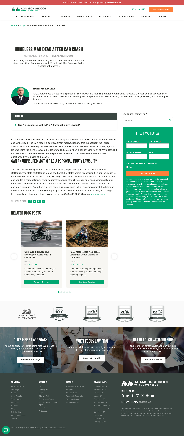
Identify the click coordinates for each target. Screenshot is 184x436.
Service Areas (126, 17)
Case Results (84, 17)
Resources (105, 17)
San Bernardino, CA (102, 406)
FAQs (13, 393)
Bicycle (42, 393)
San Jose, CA (99, 412)
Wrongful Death (72, 402)
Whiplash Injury (72, 399)
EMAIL (152, 152)
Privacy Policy (41, 427)
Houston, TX (99, 418)
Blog (22, 25)
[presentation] (14, 256)
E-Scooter (43, 411)
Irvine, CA (98, 396)
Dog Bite (69, 390)
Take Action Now (153, 360)
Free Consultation (161, 9)
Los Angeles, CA (100, 386)
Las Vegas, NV (100, 422)
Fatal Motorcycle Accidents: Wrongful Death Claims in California (85, 255)
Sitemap (14, 418)
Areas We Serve (100, 382)
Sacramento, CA (100, 402)
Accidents (43, 382)
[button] (58, 292)
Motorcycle (43, 390)
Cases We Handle (92, 358)
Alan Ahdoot (32, 264)
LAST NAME (155, 142)
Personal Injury (25, 17)
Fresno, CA (98, 393)
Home (14, 25)
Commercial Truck (46, 399)
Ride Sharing (44, 408)
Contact (14, 406)
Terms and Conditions (56, 427)
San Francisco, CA (101, 409)
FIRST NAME (132, 142)
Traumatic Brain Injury (75, 396)
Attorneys (64, 17)
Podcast (163, 17)
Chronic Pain (71, 393)
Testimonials (16, 399)
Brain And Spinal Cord (75, 386)
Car (40, 386)
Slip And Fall (44, 396)
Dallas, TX (98, 415)
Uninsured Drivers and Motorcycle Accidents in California (37, 255)
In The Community (18, 415)
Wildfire (46, 17)
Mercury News (98, 194)
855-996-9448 (138, 9)
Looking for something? (135, 114)
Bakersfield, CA (100, 390)
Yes (130, 167)
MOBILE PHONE (134, 152)
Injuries (69, 382)
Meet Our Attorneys (30, 360)
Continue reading (41, 282)
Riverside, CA (99, 399)
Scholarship (16, 412)
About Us (146, 17)
